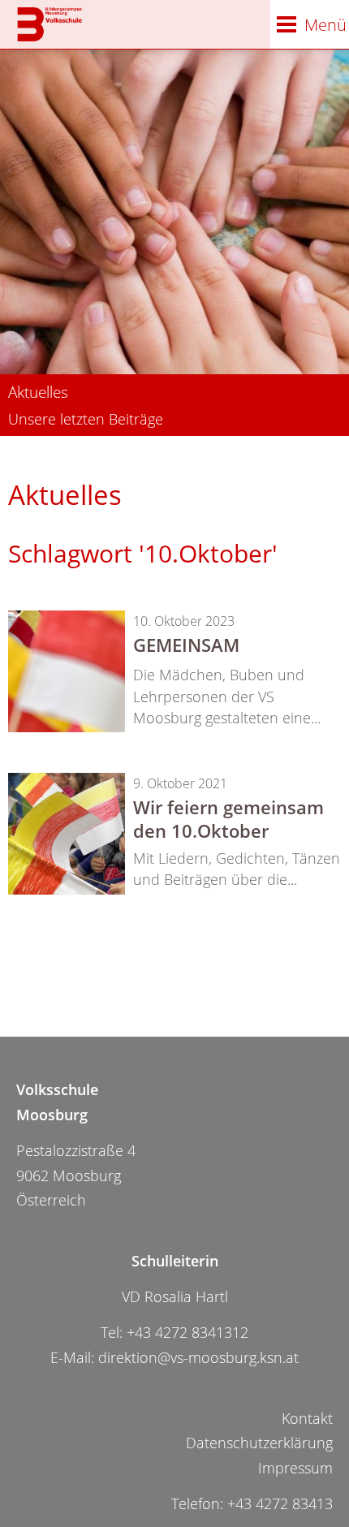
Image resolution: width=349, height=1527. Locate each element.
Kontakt (307, 1418)
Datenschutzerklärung (259, 1442)
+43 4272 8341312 (187, 1332)
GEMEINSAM (186, 644)
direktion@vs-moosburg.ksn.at (198, 1357)
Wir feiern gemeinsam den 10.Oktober (228, 819)
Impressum (295, 1467)
